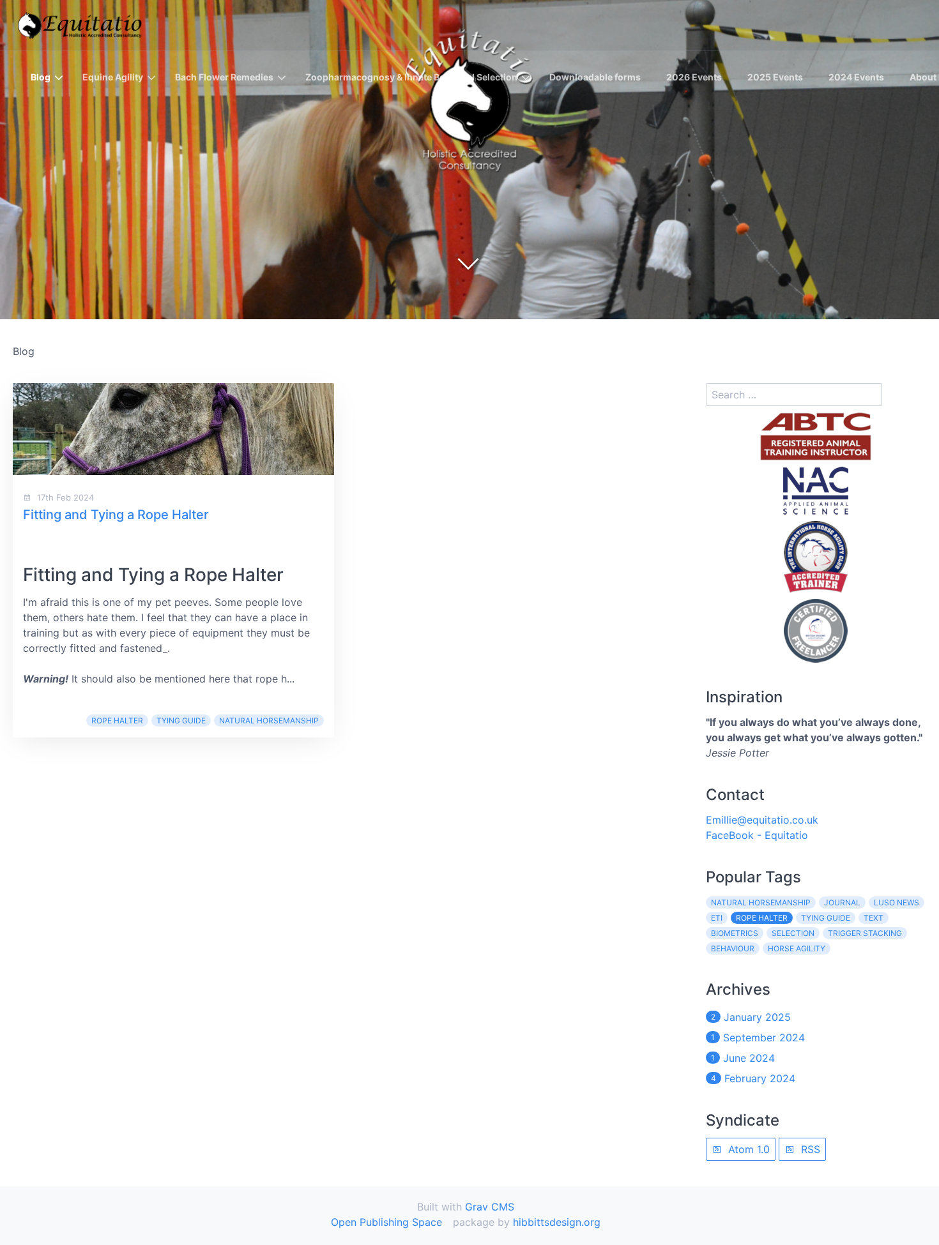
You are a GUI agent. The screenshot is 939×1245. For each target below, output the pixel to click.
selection (793, 933)
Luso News (896, 902)
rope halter (117, 720)
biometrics (734, 933)
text (873, 918)
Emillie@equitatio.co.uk (762, 819)
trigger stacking (865, 933)
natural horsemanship (269, 720)
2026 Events (694, 77)
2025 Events (775, 77)
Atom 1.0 (747, 1149)
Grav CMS (489, 1206)
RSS (809, 1149)
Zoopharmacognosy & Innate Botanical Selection (411, 77)
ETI (716, 918)
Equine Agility (112, 77)
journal (842, 902)
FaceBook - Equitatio (757, 835)
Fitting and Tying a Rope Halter (116, 514)
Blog (40, 77)
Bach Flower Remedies (224, 77)
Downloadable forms (595, 77)
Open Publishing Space (386, 1222)
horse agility (796, 948)
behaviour (732, 948)
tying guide (181, 720)
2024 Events (856, 77)
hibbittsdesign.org (556, 1222)
